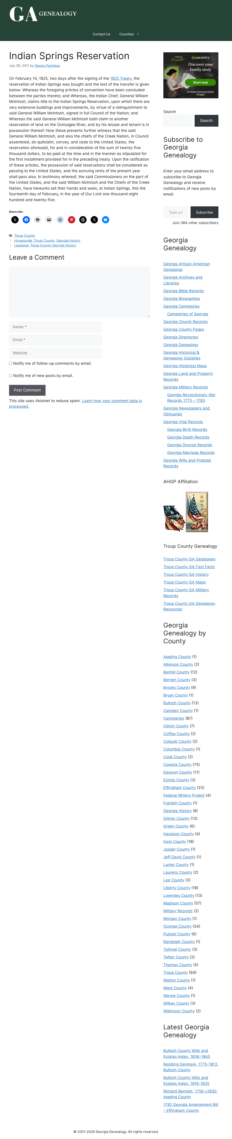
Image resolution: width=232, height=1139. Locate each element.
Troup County (24, 235)
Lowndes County (178, 895)
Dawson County (177, 772)
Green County (175, 826)
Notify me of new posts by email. (43, 375)
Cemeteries (173, 718)
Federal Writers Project (184, 795)
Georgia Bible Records (183, 291)
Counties (126, 34)
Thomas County (177, 965)
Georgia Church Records (185, 321)
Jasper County (176, 849)
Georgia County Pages (183, 329)
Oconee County (177, 926)
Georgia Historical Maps (185, 366)
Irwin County (174, 841)
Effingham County (179, 787)
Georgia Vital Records (183, 422)
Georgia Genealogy (180, 345)
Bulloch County (177, 703)
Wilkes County (176, 1003)
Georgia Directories (180, 337)
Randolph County (179, 941)
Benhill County (176, 672)
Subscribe (204, 212)
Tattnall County (177, 949)
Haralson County (178, 834)
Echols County (176, 780)
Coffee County (176, 733)
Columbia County (179, 749)
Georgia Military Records (185, 387)
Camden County (178, 710)
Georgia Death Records (188, 437)
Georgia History (177, 810)
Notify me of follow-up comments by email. (52, 363)
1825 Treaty (120, 78)
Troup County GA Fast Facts (189, 567)
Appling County (177, 656)
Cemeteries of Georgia (187, 314)
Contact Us (101, 34)
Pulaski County (176, 934)
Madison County (178, 903)
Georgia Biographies (181, 298)
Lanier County (176, 864)
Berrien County (176, 680)
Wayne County (176, 995)
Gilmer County (176, 818)
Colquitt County (177, 741)
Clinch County (175, 726)
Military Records (178, 911)
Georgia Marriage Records (191, 452)
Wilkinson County (179, 1011)
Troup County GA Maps (184, 582)
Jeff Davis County (179, 857)
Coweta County (177, 764)
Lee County (173, 880)
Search (169, 111)
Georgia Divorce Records (189, 445)
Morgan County (177, 918)
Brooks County (176, 687)
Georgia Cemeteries (181, 306)
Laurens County (177, 872)
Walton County (176, 980)
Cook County (175, 757)
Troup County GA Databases (189, 559)
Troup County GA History (186, 574)
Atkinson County (178, 664)
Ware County (175, 988)
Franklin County (177, 803)
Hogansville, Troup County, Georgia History (47, 240)
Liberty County (176, 888)
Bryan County (175, 695)
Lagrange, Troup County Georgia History (45, 245)
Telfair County (176, 957)
